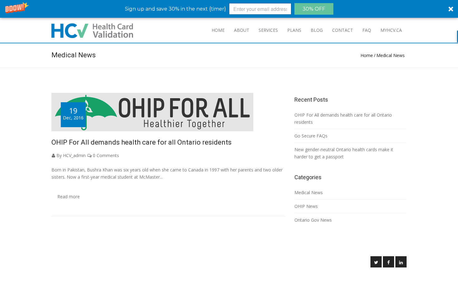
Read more (68, 196)
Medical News (390, 55)
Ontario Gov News (313, 220)
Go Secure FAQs (310, 136)
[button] (229, 9)
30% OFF (314, 9)
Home (366, 55)
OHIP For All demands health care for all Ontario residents (141, 142)
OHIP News (306, 206)
